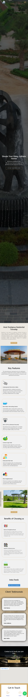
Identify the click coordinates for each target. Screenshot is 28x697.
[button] (25, 2)
